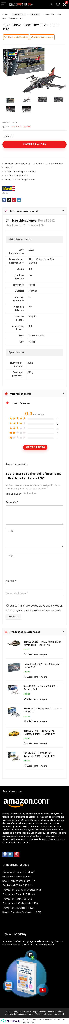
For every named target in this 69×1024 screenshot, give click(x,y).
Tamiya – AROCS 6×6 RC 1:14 (17, 885)
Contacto (51, 1012)
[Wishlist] (58, 4)
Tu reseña (12, 502)
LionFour (42, 1012)
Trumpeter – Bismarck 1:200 (17, 899)
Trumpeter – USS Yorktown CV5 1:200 (22, 890)
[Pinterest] (16, 854)
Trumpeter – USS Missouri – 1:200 (20, 903)
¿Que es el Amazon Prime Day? (18, 872)
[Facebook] (5, 854)
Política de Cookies (44, 1014)
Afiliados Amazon (26, 1014)
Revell (5, 193)
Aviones (35, 14)
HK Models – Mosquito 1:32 (16, 876)
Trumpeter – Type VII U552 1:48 (18, 894)
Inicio (4, 14)
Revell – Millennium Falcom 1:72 (18, 881)
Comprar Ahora (34, 144)
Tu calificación (13, 493)
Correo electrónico (17, 593)
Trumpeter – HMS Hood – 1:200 (18, 908)
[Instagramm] (10, 854)
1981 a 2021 (18, 14)
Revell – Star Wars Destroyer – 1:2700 (21, 912)
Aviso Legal (59, 1014)
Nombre (11, 580)
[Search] (50, 4)
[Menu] (4, 4)
